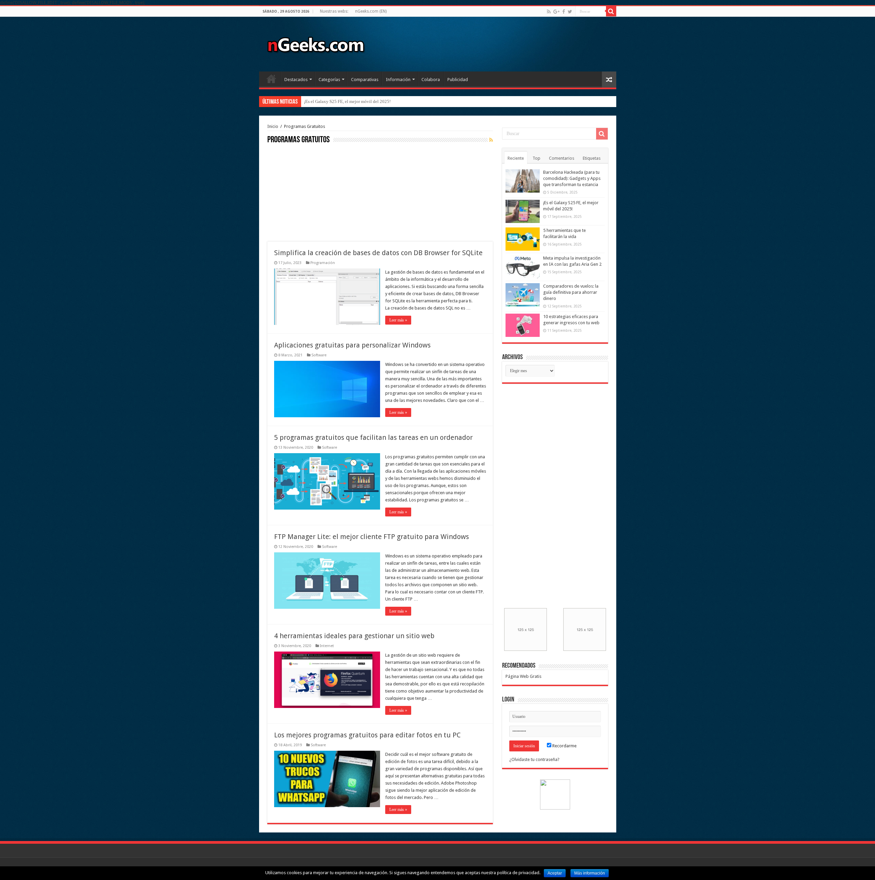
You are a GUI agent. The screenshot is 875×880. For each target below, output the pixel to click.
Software (318, 355)
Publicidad (457, 79)
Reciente (516, 158)
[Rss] (548, 12)
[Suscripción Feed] (491, 139)
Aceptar (555, 873)
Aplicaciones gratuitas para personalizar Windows (352, 345)
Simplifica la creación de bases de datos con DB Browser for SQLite (378, 253)
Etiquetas (592, 158)
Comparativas (364, 79)
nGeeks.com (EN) (371, 11)
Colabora (430, 79)
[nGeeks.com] (315, 43)
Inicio (271, 78)
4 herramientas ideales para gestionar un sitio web (354, 636)
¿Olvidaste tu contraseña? (534, 759)
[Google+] (556, 12)
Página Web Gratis (523, 676)
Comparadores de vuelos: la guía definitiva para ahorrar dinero (570, 292)
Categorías (329, 79)
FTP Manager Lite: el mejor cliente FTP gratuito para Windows (371, 537)
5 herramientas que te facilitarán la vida (340, 101)
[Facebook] (564, 12)
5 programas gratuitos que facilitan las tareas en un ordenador (373, 437)
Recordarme (564, 745)
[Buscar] (611, 11)
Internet (327, 646)
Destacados (296, 79)
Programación (322, 263)
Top (536, 158)
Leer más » (398, 320)
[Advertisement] (318, 192)
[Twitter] (570, 12)
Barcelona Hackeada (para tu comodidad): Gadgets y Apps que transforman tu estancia (572, 178)
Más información (589, 873)
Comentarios (561, 158)
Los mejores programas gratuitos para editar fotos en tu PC (367, 735)
